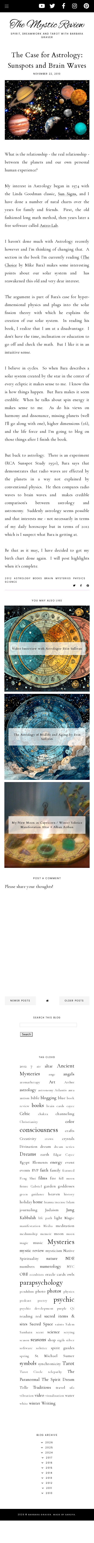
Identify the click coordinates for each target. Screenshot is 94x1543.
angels (68, 1074)
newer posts (20, 1000)
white (24, 1403)
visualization (54, 1395)
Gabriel (36, 1186)
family (55, 1170)
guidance (37, 1194)
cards (60, 1106)
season (24, 1340)
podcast (25, 1300)
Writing (49, 1403)
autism (25, 1098)
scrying (69, 1332)
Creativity (28, 1138)
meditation (65, 1225)
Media (48, 1226)
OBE (24, 1274)
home (38, 1202)
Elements (40, 1162)
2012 (8, 578)
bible (35, 1097)
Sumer (68, 1355)
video (39, 1395)
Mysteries (63, 578)
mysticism (53, 1250)
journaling (28, 1209)
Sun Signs (67, 194)
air (39, 1066)
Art (52, 1082)
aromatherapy (30, 1082)
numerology (50, 1266)
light (58, 1217)
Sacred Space (41, 1324)
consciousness (39, 1129)
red (38, 1316)
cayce (70, 1106)
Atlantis (61, 1090)
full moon (66, 1178)
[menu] (7, 6)
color (70, 1121)
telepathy (55, 1372)
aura (71, 1090)
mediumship (29, 1234)
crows (49, 1139)
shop (52, 1339)
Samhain (26, 1332)
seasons (38, 1339)
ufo (72, 1387)
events (25, 1170)
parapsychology (41, 1282)
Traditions (42, 1387)
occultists (37, 1274)
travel (60, 1387)
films (42, 1178)
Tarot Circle (31, 1372)
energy (56, 1162)
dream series (64, 1146)
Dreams (28, 1154)
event (69, 1162)
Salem (70, 1324)
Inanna (49, 1202)
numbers (27, 1266)
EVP (35, 1170)
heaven (54, 1194)
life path (45, 1218)
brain (48, 578)
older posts (74, 1000)
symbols (28, 1363)
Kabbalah (28, 1217)
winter (34, 1403)
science (11, 582)
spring (24, 1356)
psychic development (36, 1308)
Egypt (25, 1162)
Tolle (24, 1387)
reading (26, 1316)
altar (49, 1066)
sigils (61, 1340)
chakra (43, 1114)
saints (59, 1324)
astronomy (46, 1090)
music (38, 1242)
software (26, 1348)
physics (79, 578)
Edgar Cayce (63, 1154)
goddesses (66, 1186)
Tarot (68, 1363)
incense (60, 1202)
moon (59, 1233)
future (24, 1186)
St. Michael (46, 1355)
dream (45, 1146)
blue (61, 1097)
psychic (64, 1299)
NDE (69, 1258)
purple (62, 1308)
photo (40, 1291)
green (24, 1194)
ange (52, 1074)
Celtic (25, 1113)
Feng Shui (28, 1178)
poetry (42, 1300)
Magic (69, 1217)
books (37, 578)
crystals (68, 1138)
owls (70, 1274)
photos (54, 1291)
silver (70, 1340)
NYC (70, 1266)
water (70, 1395)
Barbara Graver (39, 1514)
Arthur (69, 1082)
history (69, 1194)
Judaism (52, 1209)
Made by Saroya (64, 1514)
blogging (48, 1097)
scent (40, 1332)
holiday (26, 1201)
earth (44, 1154)
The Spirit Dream (58, 1379)
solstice (41, 1348)
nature (52, 1258)
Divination (28, 1146)
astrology (22, 578)
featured (68, 1170)
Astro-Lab (49, 225)
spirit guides (62, 1347)
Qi (72, 1308)
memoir (46, 1234)
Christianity (29, 1122)
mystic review (32, 1250)
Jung (70, 1209)
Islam (70, 1202)
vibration (27, 1395)
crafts (69, 1130)
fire (53, 1178)
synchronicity (49, 1363)
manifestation (30, 1226)
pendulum (27, 1291)
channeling (65, 1113)
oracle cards (55, 1274)
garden (50, 1186)
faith (44, 1170)
